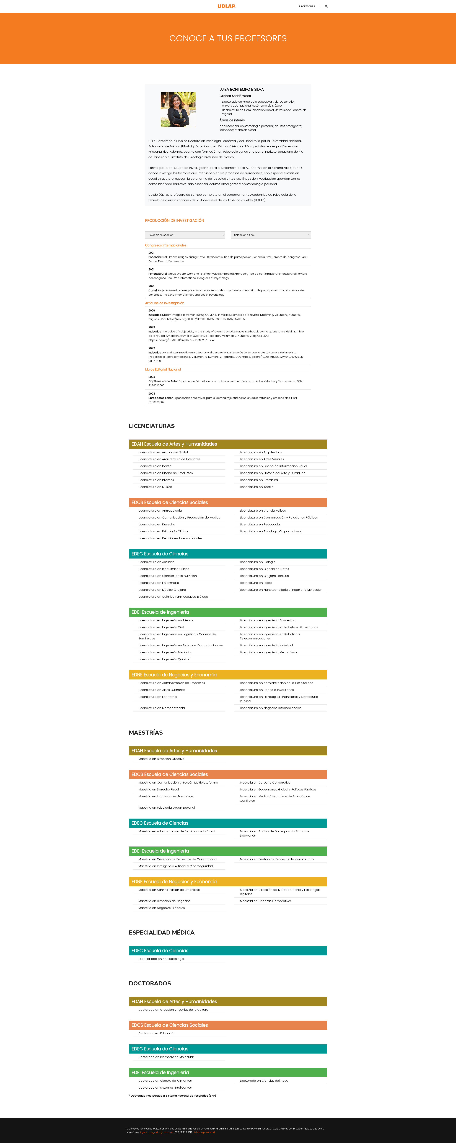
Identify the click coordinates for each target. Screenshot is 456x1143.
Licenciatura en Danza (155, 466)
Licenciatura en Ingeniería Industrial (266, 645)
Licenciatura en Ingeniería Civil (161, 627)
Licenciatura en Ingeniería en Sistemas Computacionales (181, 645)
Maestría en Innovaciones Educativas (165, 796)
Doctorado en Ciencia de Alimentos (165, 1080)
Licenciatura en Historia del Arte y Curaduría (272, 473)
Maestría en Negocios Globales (161, 908)
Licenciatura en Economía (157, 697)
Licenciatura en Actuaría (156, 562)
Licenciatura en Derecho (156, 524)
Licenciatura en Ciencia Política (263, 510)
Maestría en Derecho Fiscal (158, 789)
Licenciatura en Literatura (259, 480)
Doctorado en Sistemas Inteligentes (165, 1087)
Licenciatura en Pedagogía (260, 524)
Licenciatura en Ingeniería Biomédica (267, 620)
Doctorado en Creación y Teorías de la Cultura (173, 1009)
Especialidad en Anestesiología (161, 959)
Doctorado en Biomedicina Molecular (166, 1057)
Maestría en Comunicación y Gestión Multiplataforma (178, 782)
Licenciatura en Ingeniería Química (164, 659)
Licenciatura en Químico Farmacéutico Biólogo (173, 596)
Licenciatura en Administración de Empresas (171, 683)
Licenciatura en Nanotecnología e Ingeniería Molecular (281, 590)
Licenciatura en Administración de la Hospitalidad (276, 683)
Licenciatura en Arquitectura (261, 452)
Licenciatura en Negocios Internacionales (270, 708)
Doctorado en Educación (156, 1033)
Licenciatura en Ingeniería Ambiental (165, 620)
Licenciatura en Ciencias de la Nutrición (167, 576)
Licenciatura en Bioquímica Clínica (163, 569)
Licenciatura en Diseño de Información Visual (273, 466)
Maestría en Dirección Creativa (161, 759)
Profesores (307, 6)
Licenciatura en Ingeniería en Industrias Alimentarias (279, 627)
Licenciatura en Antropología (160, 510)
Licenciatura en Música (155, 487)
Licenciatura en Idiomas (156, 480)
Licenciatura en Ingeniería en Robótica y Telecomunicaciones (270, 636)
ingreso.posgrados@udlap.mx (156, 1132)
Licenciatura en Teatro (256, 487)
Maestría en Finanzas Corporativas (266, 901)
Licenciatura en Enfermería (158, 583)
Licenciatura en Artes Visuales (262, 459)
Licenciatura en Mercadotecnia (161, 708)
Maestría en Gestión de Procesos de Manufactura (277, 859)
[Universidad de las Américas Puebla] (226, 6)
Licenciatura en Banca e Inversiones (267, 690)
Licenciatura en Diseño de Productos (165, 473)
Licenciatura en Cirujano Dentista (264, 576)
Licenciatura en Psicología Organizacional (271, 531)
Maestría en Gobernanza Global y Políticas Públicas (278, 789)
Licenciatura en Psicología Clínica (163, 531)
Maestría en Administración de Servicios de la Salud (176, 831)
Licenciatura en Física (256, 583)
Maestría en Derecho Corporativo (265, 782)
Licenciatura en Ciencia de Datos (264, 569)
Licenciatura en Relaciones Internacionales (170, 538)
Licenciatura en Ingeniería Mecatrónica (269, 652)
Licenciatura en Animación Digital (163, 452)
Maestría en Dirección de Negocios (164, 901)
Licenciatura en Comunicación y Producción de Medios (179, 517)
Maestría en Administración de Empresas (169, 890)
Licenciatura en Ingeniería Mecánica (165, 652)
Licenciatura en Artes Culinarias (161, 690)
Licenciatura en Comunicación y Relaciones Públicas (279, 517)
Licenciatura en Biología (257, 562)
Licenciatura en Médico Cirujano (162, 590)
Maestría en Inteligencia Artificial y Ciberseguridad (175, 866)
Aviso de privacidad (204, 1132)
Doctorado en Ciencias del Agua (264, 1080)
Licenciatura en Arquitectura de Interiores (169, 459)
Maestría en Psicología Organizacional (166, 807)
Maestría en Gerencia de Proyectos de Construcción (177, 859)
